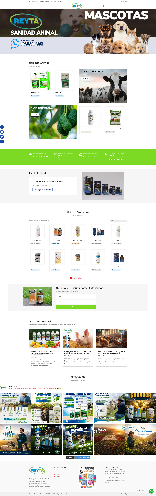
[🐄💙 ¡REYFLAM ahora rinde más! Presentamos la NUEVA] (78, 408)
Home (53, 6)
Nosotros (60, 6)
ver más (85, 78)
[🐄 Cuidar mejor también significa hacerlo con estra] (15, 408)
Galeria (86, 6)
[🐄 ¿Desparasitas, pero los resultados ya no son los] (109, 408)
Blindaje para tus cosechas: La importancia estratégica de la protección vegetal (42, 353)
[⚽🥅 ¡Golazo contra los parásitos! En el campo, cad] (78, 439)
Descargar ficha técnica (42, 190)
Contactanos (96, 6)
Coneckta (43, 494)
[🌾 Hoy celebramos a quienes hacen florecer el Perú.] (140, 439)
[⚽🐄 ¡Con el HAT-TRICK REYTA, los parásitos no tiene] (46, 439)
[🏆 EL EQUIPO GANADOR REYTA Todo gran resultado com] (140, 408)
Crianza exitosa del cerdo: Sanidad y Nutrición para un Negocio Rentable (77, 352)
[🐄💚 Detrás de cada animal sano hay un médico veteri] (15, 439)
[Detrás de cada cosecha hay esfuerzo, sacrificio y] (109, 439)
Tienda (68, 6)
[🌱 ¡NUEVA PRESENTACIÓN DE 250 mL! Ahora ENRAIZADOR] (46, 408)
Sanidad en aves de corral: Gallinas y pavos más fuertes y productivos (111, 352)
